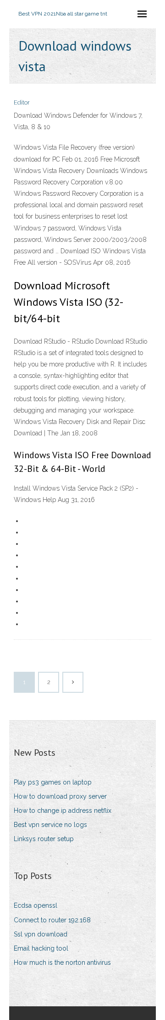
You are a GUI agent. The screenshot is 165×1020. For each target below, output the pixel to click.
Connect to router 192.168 (52, 920)
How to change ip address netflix (62, 810)
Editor (22, 102)
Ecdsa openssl (35, 905)
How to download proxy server (60, 796)
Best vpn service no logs (50, 824)
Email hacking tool (41, 948)
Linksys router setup (44, 838)
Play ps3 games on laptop (53, 782)
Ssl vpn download (40, 934)
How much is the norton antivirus (62, 962)
